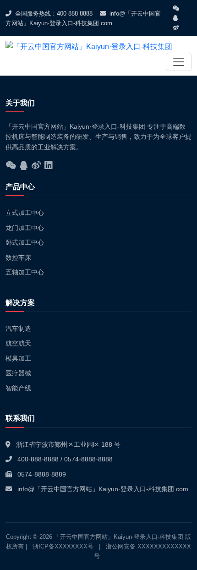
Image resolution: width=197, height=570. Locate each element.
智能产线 (18, 388)
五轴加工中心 (24, 272)
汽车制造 (18, 328)
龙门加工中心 (24, 227)
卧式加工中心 (24, 242)
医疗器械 (18, 373)
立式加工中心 (24, 212)
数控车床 (18, 257)
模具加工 (18, 358)
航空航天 (18, 343)
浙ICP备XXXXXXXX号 (63, 546)
